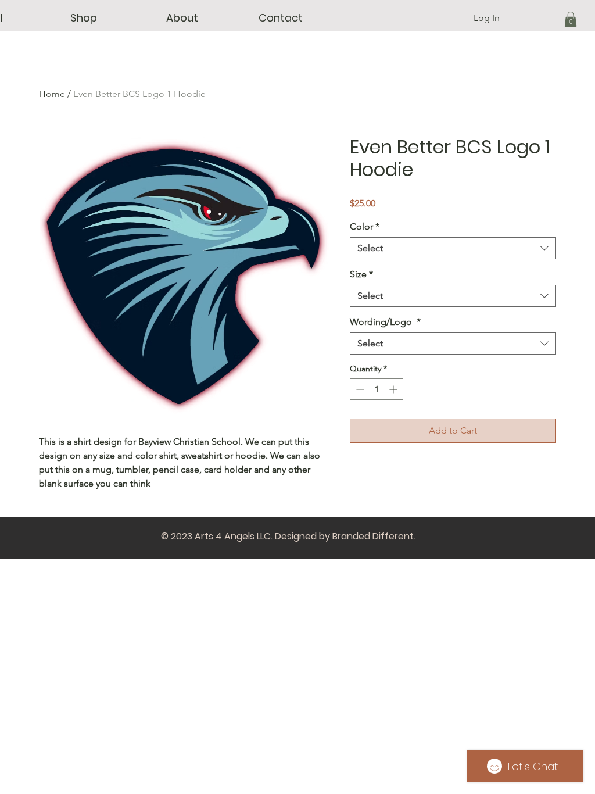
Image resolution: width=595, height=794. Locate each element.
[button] (83, 18)
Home (52, 93)
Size (361, 274)
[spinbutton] (376, 389)
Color (364, 226)
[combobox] (453, 248)
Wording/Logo (385, 321)
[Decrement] (359, 389)
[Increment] (394, 389)
